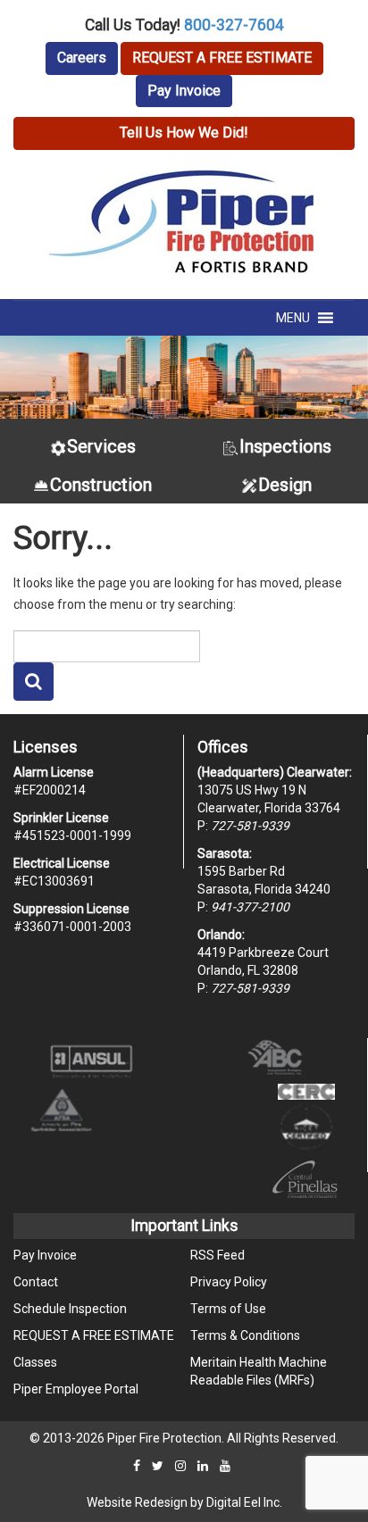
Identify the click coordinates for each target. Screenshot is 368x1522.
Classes (35, 1362)
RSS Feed (217, 1255)
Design (285, 484)
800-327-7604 (234, 25)
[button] (293, 318)
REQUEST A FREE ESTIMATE (222, 57)
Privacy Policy (228, 1282)
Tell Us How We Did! (184, 132)
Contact (35, 1282)
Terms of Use (228, 1309)
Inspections (285, 446)
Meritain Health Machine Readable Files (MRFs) (258, 1371)
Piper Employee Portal (75, 1389)
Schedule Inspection (70, 1309)
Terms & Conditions (245, 1335)
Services (101, 446)
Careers (81, 57)
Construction (101, 484)
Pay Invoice (184, 90)
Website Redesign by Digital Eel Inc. (184, 1502)
